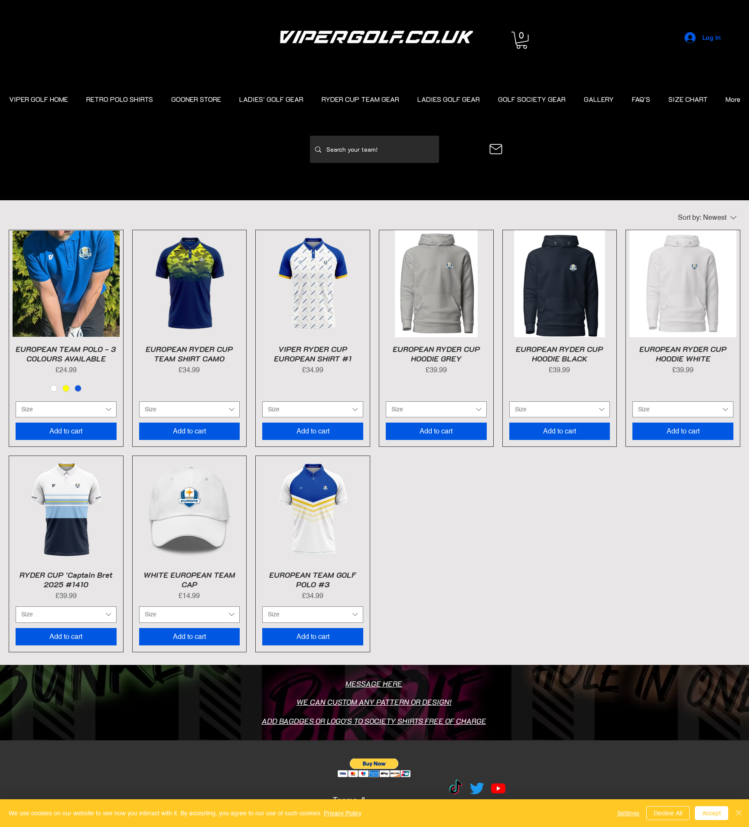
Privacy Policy (342, 813)
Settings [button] (628, 813)
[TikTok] (455, 788)
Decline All (668, 813)
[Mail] (496, 149)
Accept (711, 813)
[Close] (738, 813)
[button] (521, 40)
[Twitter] (477, 788)
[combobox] (66, 409)
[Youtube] (498, 788)
